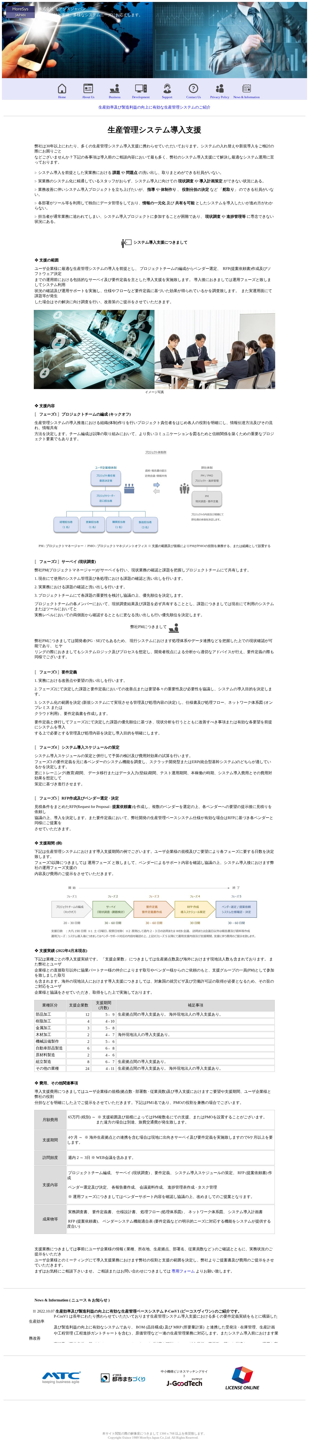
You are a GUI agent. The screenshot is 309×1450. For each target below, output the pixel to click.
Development (141, 97)
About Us (88, 97)
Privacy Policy (219, 97)
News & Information (246, 97)
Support (167, 97)
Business (114, 97)
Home (62, 97)
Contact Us (193, 97)
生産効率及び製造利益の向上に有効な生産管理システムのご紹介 (154, 107)
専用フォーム (183, 1271)
